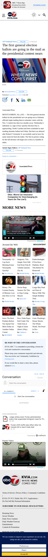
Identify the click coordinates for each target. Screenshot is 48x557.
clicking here (9, 359)
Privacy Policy (21, 493)
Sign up (41, 374)
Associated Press (9, 92)
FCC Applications (30, 498)
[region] (24, 405)
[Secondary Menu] (5, 15)
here (13, 366)
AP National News (24, 148)
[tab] (8, 391)
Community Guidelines (36, 493)
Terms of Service (8, 493)
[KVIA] (15, 15)
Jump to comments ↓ (9, 156)
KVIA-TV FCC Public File (12, 498)
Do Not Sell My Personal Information (16, 501)
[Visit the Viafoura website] (41, 435)
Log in (36, 374)
